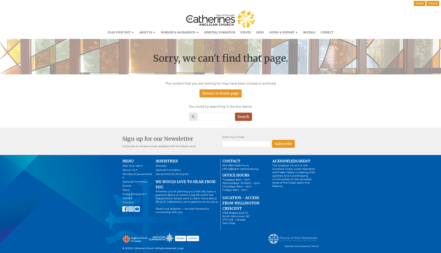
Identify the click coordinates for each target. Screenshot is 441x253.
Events (245, 32)
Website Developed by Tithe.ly (301, 246)
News (260, 32)
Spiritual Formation (219, 32)
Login (181, 248)
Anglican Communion (161, 238)
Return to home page (220, 93)
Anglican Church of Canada (135, 238)
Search (243, 117)
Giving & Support (282, 32)
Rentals (309, 32)
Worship (161, 165)
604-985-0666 (231, 165)
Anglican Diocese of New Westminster (294, 237)
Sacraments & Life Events (172, 174)
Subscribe (283, 144)
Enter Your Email (233, 137)
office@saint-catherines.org (240, 169)
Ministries (167, 161)
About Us (145, 32)
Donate (420, 3)
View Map (228, 223)
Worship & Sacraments (178, 32)
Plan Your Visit (119, 32)
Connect (433, 3)
